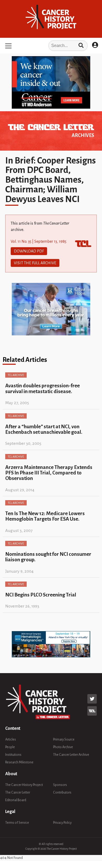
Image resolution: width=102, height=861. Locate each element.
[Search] (81, 45)
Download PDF (29, 251)
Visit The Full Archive (35, 263)
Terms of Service (17, 823)
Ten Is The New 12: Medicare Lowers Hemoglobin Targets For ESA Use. (45, 516)
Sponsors (60, 785)
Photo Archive (63, 747)
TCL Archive (16, 375)
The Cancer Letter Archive (71, 755)
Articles (10, 739)
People (10, 747)
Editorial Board (15, 800)
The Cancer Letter (17, 792)
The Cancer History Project (24, 785)
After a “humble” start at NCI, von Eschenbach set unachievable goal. (43, 429)
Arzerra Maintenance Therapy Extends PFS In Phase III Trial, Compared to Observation (48, 472)
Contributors (62, 792)
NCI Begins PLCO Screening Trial (40, 595)
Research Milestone (19, 762)
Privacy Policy (62, 823)
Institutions (13, 755)
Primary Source (64, 739)
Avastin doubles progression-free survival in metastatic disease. (42, 388)
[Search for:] (51, 45)
